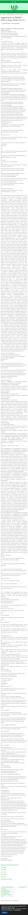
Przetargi (4, 14)
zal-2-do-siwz (3, 869)
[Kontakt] (12, 2)
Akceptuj (4, 912)
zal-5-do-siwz (3, 876)
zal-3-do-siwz (3, 871)
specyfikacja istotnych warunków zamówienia (9, 864)
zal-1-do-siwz (3, 866)
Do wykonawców (22, 886)
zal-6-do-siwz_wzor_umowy (6, 878)
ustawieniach (18, 910)
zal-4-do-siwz (3, 873)
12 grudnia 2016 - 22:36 (8, 23)
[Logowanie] (15, 2)
